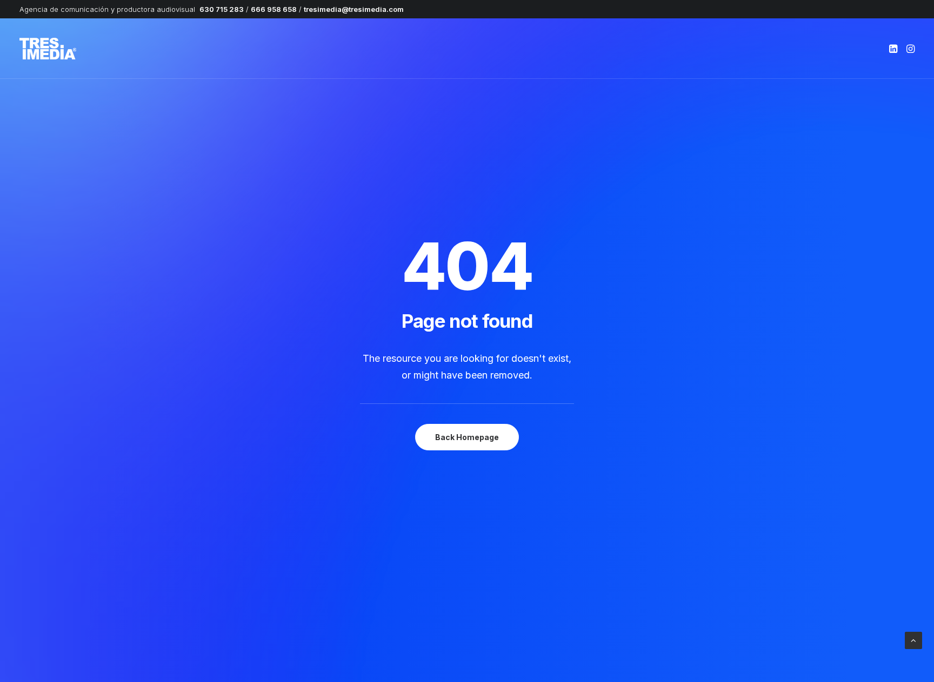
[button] (894, 48)
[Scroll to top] (913, 639)
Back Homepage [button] (467, 437)
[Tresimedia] (47, 48)
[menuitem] (894, 48)
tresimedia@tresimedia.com (354, 9)
